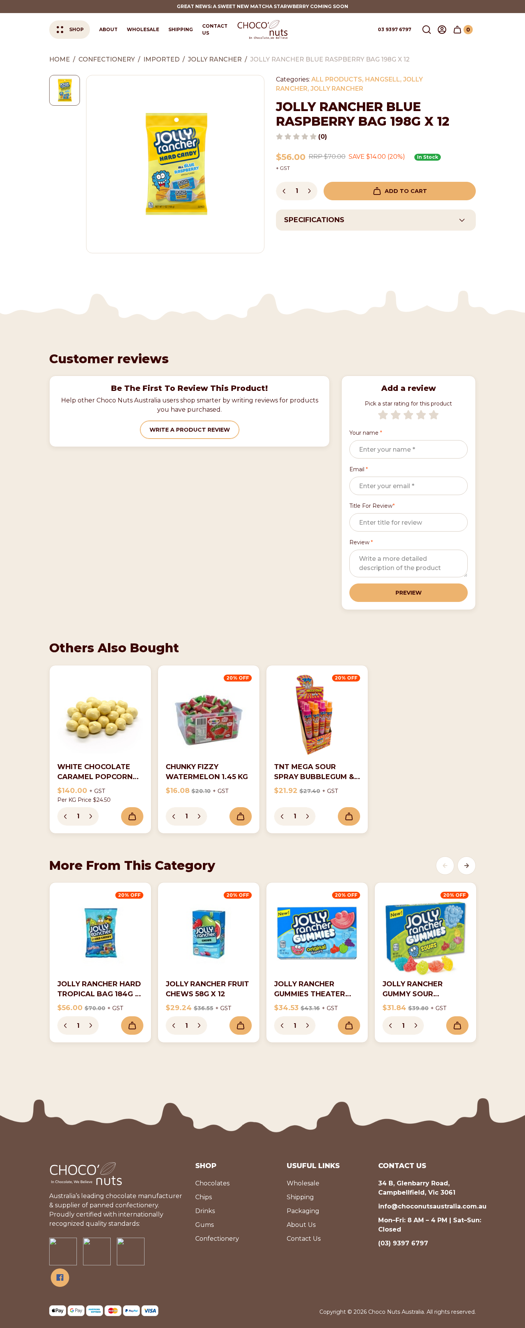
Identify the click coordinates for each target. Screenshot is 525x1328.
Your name (365, 432)
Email (358, 469)
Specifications (314, 220)
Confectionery (217, 1238)
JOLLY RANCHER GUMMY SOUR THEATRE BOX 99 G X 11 (425, 994)
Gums (204, 1224)
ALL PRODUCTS (336, 79)
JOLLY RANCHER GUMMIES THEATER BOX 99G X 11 (309, 994)
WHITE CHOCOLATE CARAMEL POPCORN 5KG (95, 777)
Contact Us (215, 29)
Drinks (205, 1211)
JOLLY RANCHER (337, 88)
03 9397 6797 (394, 29)
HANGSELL (382, 79)
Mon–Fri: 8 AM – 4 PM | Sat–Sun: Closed (429, 1225)
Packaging (303, 1211)
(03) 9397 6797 (403, 1243)
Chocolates (212, 1183)
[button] (426, 29)
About (108, 29)
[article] (100, 749)
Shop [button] (76, 29)
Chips (203, 1197)
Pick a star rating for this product (408, 403)
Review (361, 542)
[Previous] (445, 865)
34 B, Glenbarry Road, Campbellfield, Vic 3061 (416, 1188)
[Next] (466, 865)
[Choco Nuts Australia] (262, 29)
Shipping (180, 29)
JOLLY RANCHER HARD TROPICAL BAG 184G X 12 (99, 994)
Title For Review (372, 505)
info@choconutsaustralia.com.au (432, 1206)
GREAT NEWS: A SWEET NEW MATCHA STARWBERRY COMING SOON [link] (262, 6)
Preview (408, 592)
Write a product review (190, 429)
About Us (301, 1224)
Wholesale (143, 29)
